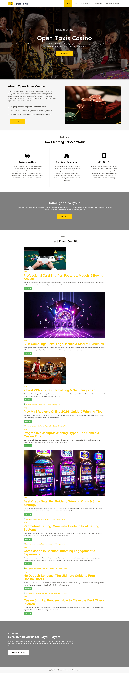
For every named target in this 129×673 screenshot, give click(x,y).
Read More (28, 288)
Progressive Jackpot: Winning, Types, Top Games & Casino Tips (61, 434)
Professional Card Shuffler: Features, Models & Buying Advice (63, 277)
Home (68, 3)
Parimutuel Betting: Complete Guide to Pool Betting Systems (61, 527)
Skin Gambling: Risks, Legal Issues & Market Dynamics (64, 344)
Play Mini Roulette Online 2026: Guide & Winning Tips (63, 411)
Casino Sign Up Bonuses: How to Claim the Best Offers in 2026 (64, 602)
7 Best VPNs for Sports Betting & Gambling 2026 (59, 390)
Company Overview (112, 3)
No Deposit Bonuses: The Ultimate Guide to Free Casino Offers (59, 577)
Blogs (25, 272)
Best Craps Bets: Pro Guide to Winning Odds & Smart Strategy (63, 503)
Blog (75, 3)
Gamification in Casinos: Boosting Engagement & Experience (59, 552)
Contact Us (98, 3)
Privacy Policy (85, 3)
